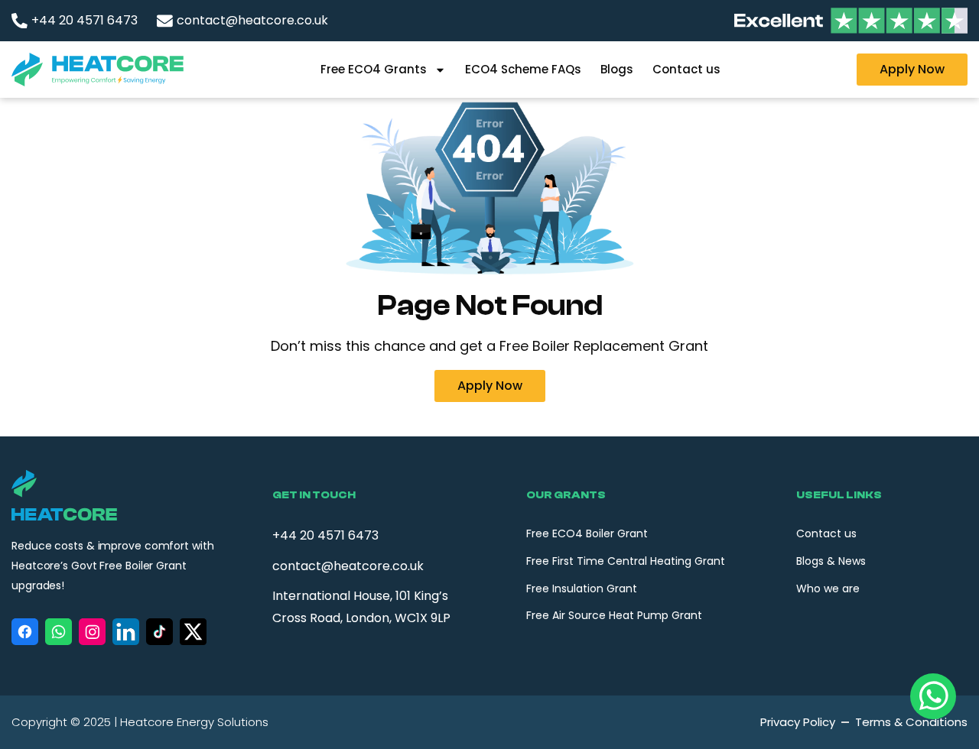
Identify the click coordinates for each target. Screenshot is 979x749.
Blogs (616, 69)
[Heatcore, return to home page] (97, 69)
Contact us (686, 69)
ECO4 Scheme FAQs (523, 69)
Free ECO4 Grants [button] (373, 69)
